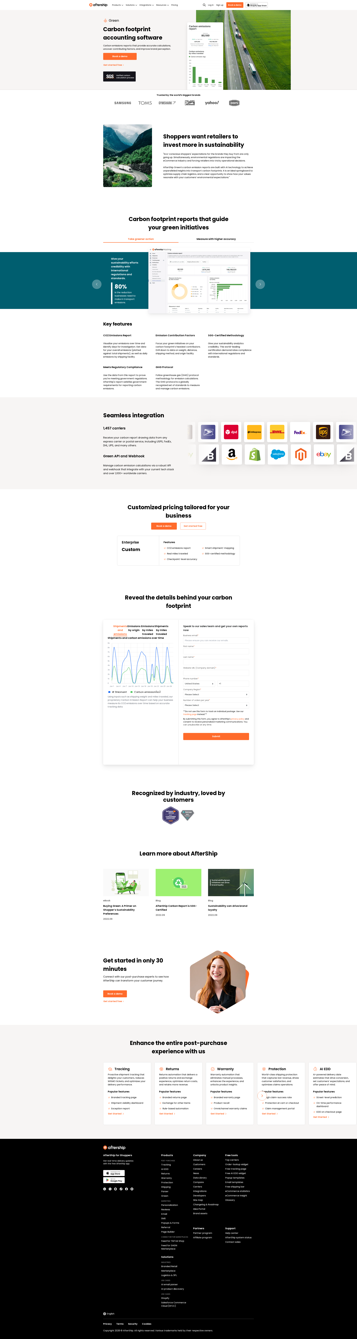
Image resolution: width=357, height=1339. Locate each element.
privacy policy (237, 718)
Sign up (219, 5)
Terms (120, 1323)
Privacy (107, 1323)
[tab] (140, 239)
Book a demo (235, 5)
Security (133, 1323)
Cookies (146, 1323)
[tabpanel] (178, 318)
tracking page (190, 714)
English (110, 1313)
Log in (211, 5)
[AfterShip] (99, 5)
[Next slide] (262, 1096)
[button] (97, 284)
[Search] (204, 5)
